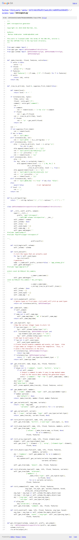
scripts (5, 13)
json (75, 537)
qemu (24, 10)
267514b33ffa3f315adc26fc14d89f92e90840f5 (48, 10)
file (44, 18)
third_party (15, 10)
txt (70, 537)
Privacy (18, 537)
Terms (24, 537)
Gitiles (12, 537)
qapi (12, 13)
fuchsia (5, 10)
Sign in (75, 3)
